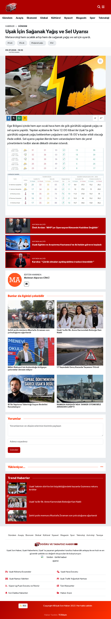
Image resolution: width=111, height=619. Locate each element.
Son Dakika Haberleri (18, 593)
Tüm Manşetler (67, 586)
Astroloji (90, 535)
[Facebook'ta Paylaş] (9, 118)
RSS (24, 606)
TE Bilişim (62, 615)
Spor (92, 18)
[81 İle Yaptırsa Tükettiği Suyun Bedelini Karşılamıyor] (31, 388)
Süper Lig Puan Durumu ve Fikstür (24, 586)
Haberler (9, 26)
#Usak (10, 43)
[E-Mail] (26, 284)
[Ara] (98, 7)
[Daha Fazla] (24, 118)
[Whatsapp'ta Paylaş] (19, 118)
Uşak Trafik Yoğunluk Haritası (73, 579)
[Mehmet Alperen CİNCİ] (15, 280)
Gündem (7, 18)
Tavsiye (99, 535)
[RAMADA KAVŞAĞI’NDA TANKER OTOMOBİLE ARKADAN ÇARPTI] (80, 388)
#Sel (51, 43)
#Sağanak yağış (37, 43)
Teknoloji (104, 18)
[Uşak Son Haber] (11, 7)
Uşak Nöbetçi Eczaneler (20, 572)
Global (44, 18)
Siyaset (68, 18)
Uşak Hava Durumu (69, 572)
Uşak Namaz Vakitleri (19, 579)
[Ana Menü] (103, 7)
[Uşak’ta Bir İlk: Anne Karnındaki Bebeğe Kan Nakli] (80, 314)
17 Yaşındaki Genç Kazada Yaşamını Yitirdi (78, 367)
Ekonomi (32, 18)
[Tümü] (101, 467)
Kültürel (56, 18)
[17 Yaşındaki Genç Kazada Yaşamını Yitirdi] (80, 351)
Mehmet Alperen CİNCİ (36, 278)
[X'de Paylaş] (13, 118)
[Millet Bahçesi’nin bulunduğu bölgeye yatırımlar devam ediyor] (31, 351)
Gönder (14, 450)
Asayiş (19, 18)
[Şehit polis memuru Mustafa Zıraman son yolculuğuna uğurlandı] (31, 314)
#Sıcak (21, 43)
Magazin (81, 18)
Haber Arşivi (66, 593)
